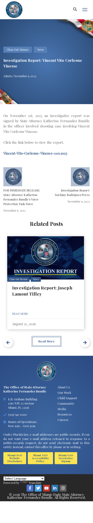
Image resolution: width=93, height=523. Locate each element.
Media (62, 409)
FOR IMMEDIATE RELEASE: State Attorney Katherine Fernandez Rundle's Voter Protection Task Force (21, 197)
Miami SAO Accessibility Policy (40, 458)
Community (66, 403)
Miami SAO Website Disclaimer (14, 458)
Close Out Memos (18, 49)
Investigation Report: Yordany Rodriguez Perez (72, 192)
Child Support (67, 398)
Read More (20, 313)
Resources (65, 414)
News (40, 49)
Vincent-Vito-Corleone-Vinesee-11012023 (35, 153)
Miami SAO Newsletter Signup (65, 458)
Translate (35, 483)
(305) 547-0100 (17, 414)
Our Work (64, 392)
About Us (64, 387)
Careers (63, 420)
